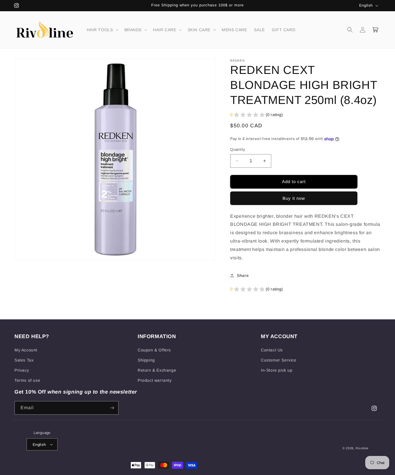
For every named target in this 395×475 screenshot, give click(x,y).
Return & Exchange (157, 370)
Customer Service (278, 360)
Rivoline (362, 448)
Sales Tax (24, 360)
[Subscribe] (112, 408)
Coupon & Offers (154, 350)
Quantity (237, 149)
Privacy (21, 370)
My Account (25, 350)
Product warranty (155, 380)
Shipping (146, 360)
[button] (102, 30)
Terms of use (27, 380)
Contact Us (272, 350)
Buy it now (294, 198)
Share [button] (243, 275)
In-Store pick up (277, 370)
